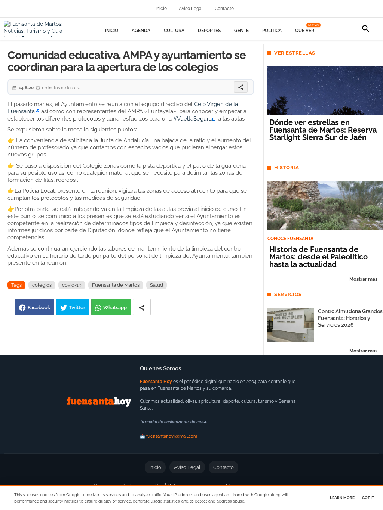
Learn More (342, 498)
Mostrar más (363, 279)
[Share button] (142, 307)
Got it (368, 498)
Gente (241, 30)
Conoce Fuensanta (290, 238)
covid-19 (72, 285)
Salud (156, 285)
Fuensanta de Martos (116, 285)
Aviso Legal (191, 8)
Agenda (141, 30)
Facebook (39, 307)
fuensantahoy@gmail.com (171, 436)
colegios (42, 285)
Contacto (224, 8)
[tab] (111, 30)
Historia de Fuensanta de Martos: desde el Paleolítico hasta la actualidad (318, 257)
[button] (365, 28)
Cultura (174, 30)
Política (272, 30)
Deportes (209, 30)
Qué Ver (305, 30)
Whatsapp (115, 307)
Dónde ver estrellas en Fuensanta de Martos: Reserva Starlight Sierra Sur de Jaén (323, 130)
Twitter (77, 307)
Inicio (161, 8)
